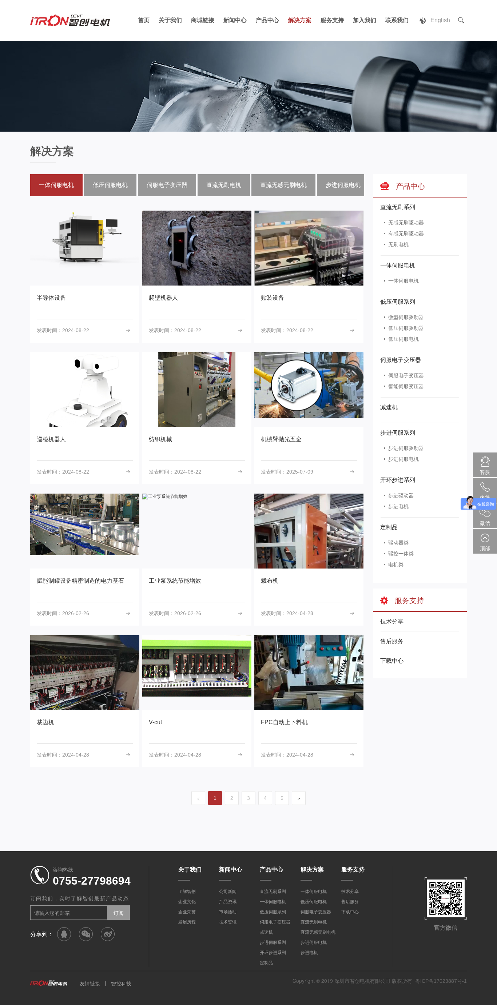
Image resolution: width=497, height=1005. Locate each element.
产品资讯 (227, 901)
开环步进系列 (397, 480)
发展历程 (187, 922)
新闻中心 (235, 20)
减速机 (389, 407)
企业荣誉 (187, 911)
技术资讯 (227, 922)
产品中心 (267, 20)
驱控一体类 (401, 554)
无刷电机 (398, 244)
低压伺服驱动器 (406, 328)
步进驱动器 (401, 495)
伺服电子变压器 (400, 360)
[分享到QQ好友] (64, 934)
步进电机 (398, 506)
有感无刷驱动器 (406, 233)
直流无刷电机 (223, 185)
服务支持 (332, 20)
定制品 (389, 527)
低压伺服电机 (403, 339)
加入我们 (364, 20)
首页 (144, 20)
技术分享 (391, 621)
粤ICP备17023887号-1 (441, 981)
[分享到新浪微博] (108, 934)
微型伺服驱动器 (406, 317)
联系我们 (397, 20)
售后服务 (391, 641)
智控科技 (121, 983)
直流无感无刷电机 (283, 185)
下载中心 (391, 661)
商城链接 (202, 20)
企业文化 (187, 901)
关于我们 (170, 20)
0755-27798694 (92, 881)
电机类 (395, 564)
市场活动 (227, 911)
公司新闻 (227, 891)
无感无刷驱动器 (406, 223)
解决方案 (299, 20)
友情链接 (90, 983)
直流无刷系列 (397, 207)
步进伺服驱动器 (406, 448)
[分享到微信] (86, 934)
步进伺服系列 (397, 433)
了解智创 (187, 891)
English (440, 20)
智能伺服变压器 (406, 386)
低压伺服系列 (397, 302)
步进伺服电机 (403, 459)
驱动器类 (398, 543)
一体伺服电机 (397, 265)
